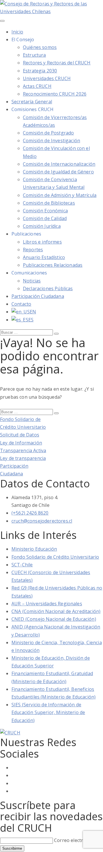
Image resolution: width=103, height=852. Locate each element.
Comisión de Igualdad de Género (58, 172)
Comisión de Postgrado (48, 133)
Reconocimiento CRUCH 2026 (54, 94)
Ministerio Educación (34, 549)
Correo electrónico (74, 840)
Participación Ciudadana (37, 296)
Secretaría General (31, 101)
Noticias (32, 281)
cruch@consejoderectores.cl (41, 521)
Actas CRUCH (37, 86)
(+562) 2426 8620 (30, 513)
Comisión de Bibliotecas (49, 203)
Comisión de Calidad (45, 218)
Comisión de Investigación (51, 140)
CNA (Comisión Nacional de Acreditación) (55, 611)
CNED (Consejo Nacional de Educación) (53, 619)
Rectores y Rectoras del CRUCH (57, 63)
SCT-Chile (22, 565)
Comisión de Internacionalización (59, 164)
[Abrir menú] (2, 21)
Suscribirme (12, 848)
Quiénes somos (40, 47)
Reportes (33, 249)
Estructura (34, 55)
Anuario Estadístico (44, 257)
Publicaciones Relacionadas (52, 265)
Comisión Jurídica (42, 226)
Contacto (21, 304)
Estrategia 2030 (40, 71)
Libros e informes (42, 242)
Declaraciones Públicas (48, 288)
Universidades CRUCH (47, 78)
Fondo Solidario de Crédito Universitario (55, 557)
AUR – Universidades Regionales (46, 603)
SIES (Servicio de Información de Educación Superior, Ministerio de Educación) (48, 712)
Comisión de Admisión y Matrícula (59, 195)
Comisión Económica (45, 210)
